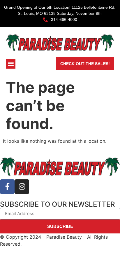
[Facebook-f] (7, 186)
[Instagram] (22, 186)
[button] (10, 64)
